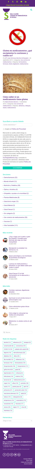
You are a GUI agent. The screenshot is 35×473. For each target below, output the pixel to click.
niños (15, 383)
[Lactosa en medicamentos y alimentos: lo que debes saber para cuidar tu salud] (5, 265)
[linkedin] (19, 454)
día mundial (8, 359)
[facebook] (4, 454)
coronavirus (21, 346)
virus (23, 407)
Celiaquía (27, 105)
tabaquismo (17, 397)
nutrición (24, 383)
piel (26, 386)
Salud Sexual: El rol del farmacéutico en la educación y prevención (19, 275)
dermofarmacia (19, 352)
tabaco (7, 397)
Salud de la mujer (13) (11, 201)
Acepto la (15, 129)
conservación (9, 346)
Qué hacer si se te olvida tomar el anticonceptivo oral (20, 299)
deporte (7, 352)
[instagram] (11, 454)
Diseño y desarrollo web (9, 449)
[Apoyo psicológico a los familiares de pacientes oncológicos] (5, 256)
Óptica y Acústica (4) (11, 189)
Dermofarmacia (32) (10, 177)
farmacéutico (23, 62)
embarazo (20, 359)
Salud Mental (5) (9, 205)
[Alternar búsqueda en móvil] (31, 10)
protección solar (21, 390)
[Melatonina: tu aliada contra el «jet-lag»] (5, 321)
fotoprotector (23, 366)
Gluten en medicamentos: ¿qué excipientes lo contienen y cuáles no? (17, 53)
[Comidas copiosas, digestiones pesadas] (5, 291)
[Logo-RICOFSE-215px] (12, 431)
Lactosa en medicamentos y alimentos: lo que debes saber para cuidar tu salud (20, 265)
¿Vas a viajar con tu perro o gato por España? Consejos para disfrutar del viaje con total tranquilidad (19, 239)
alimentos (21, 105)
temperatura (9, 400)
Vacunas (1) (8, 221)
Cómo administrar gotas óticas (19, 306)
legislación (16, 64)
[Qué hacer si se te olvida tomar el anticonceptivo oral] (5, 298)
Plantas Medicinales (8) (12, 197)
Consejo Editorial (27, 459)
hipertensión (9, 373)
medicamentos (24, 64)
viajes (16, 407)
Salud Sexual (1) (9, 209)
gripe (17, 369)
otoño (7, 386)
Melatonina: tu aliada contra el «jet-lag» (20, 322)
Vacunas (19, 404)
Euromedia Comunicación (22, 449)
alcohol (7, 342)
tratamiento (21, 400)
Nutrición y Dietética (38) (12, 185)
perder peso (16, 386)
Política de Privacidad (19, 129)
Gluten (11, 64)
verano (7, 407)
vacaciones (8, 404)
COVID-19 (8, 349)
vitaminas (8, 410)
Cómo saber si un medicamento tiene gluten (15, 98)
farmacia (5, 64)
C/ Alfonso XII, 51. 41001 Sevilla (11, 445)
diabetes (7, 356)
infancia (19, 373)
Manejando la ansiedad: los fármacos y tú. (18, 249)
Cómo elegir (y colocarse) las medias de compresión (18, 314)
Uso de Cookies (28, 464)
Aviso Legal (29, 460)
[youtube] (15, 454)
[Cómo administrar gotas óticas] (5, 306)
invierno (19, 376)
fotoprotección (9, 366)
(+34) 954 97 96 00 (8, 446)
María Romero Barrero (11, 102)
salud (23, 393)
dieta (17, 356)
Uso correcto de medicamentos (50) (15, 217)
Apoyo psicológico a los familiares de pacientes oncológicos (20, 257)
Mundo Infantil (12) (10, 181)
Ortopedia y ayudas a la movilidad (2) (16, 193)
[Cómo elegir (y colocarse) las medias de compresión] (5, 313)
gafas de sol (8, 369)
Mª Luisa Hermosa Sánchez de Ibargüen (16, 58)
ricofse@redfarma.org (10, 158)
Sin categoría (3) (9, 213)
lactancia (7, 380)
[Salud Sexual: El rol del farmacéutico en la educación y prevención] (5, 275)
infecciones (8, 376)
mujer (7, 383)
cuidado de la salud (21, 349)
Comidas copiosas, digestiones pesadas (19, 291)
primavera (8, 390)
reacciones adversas (11, 393)
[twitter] (8, 454)
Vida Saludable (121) (11, 225)
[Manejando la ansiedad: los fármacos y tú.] (5, 248)
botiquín (27, 342)
